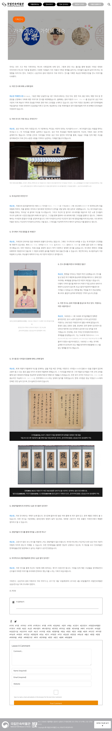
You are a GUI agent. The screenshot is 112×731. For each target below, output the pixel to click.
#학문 (20, 637)
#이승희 (12, 634)
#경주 (64, 626)
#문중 (68, 629)
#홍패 (61, 637)
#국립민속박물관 (94, 626)
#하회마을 (13, 637)
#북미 (83, 629)
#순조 (36, 632)
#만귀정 (55, 629)
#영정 (68, 632)
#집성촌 (66, 634)
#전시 (47, 634)
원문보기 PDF (79, 4)
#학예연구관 (28, 637)
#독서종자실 (46, 629)
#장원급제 (34, 634)
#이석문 (98, 632)
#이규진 (91, 632)
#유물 (80, 632)
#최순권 (80, 634)
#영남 (63, 632)
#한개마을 (43, 637)
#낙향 (19, 629)
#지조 (60, 634)
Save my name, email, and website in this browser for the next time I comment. (38, 697)
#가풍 (44, 626)
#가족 (30, 626)
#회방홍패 (68, 637)
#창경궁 (73, 634)
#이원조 (19, 634)
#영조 (74, 632)
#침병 (98, 634)
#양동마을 (55, 632)
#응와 (85, 632)
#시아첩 (42, 632)
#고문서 (76, 626)
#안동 (49, 632)
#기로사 (12, 629)
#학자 (36, 637)
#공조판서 (83, 626)
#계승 (69, 626)
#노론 (30, 629)
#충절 (92, 634)
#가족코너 (36, 626)
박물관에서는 (35, 4)
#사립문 (97, 629)
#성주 (30, 632)
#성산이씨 (23, 632)
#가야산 (23, 626)
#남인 (24, 629)
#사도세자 (89, 629)
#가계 (12, 626)
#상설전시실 (14, 632)
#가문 (17, 626)
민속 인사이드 (63, 4)
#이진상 (26, 634)
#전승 (41, 634)
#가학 (50, 626)
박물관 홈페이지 (96, 4)
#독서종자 (36, 629)
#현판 (50, 637)
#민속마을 (75, 629)
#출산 (87, 634)
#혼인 (56, 637)
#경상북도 (56, 626)
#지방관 (53, 634)
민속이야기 (49, 4)
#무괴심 (62, 629)
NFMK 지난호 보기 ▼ (102, 724)
